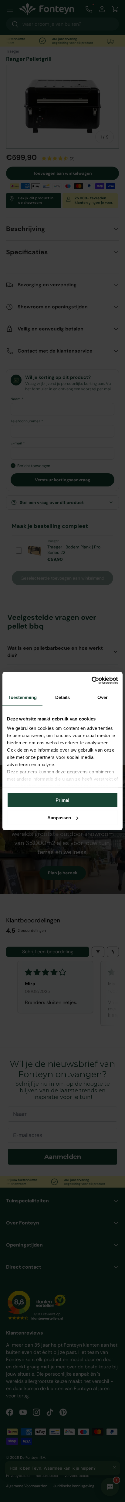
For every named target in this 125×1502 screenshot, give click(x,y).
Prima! (62, 799)
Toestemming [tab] (22, 697)
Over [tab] (102, 697)
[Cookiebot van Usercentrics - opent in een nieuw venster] (91, 680)
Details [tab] (62, 697)
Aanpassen (59, 817)
